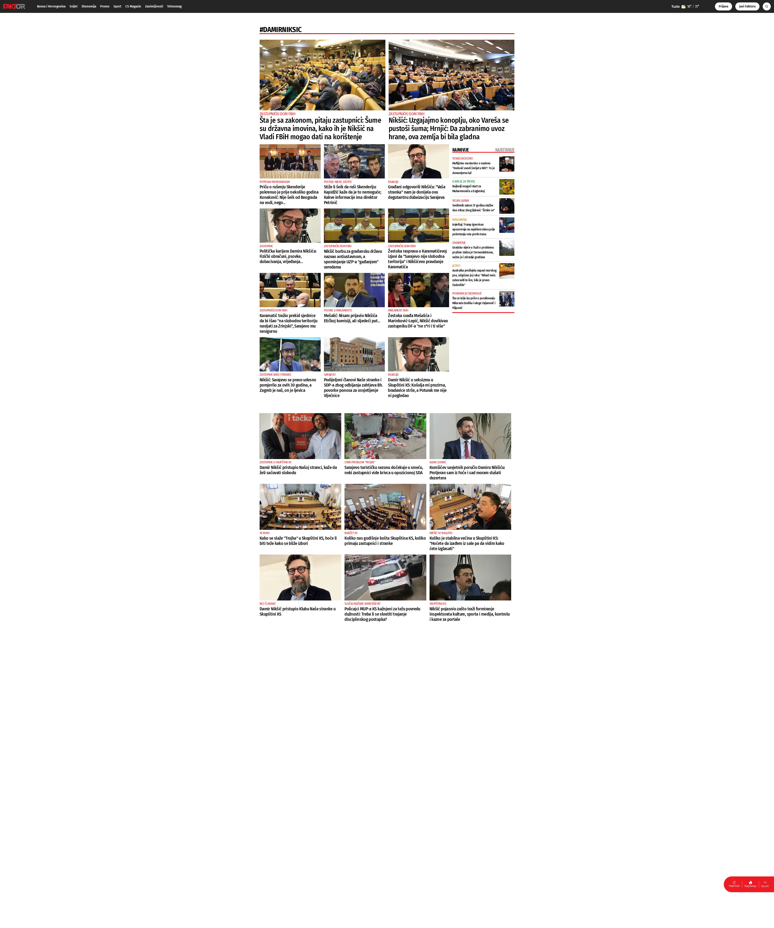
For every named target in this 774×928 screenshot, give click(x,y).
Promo (104, 6)
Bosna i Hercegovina (51, 6)
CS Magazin (133, 6)
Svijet (74, 6)
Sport (117, 6)
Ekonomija (89, 6)
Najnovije (734, 886)
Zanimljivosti (154, 6)
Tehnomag (174, 6)
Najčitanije (750, 886)
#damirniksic (281, 29)
